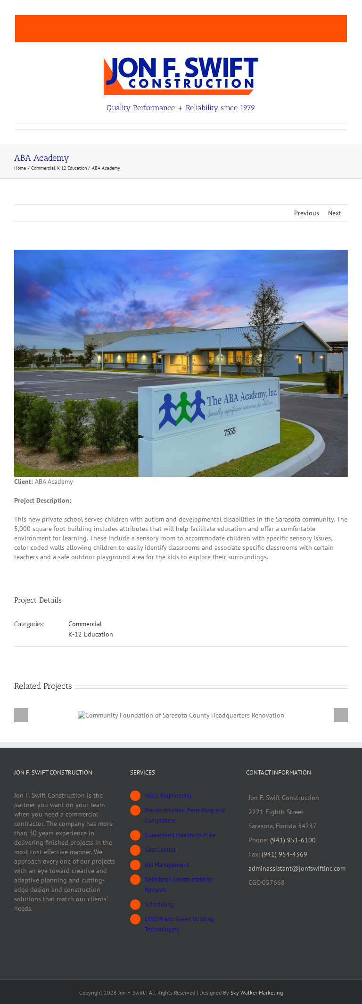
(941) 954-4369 (284, 854)
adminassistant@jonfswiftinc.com (297, 868)
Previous (306, 213)
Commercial (85, 624)
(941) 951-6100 (293, 840)
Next (334, 213)
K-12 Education (90, 634)
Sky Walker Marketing (256, 992)
